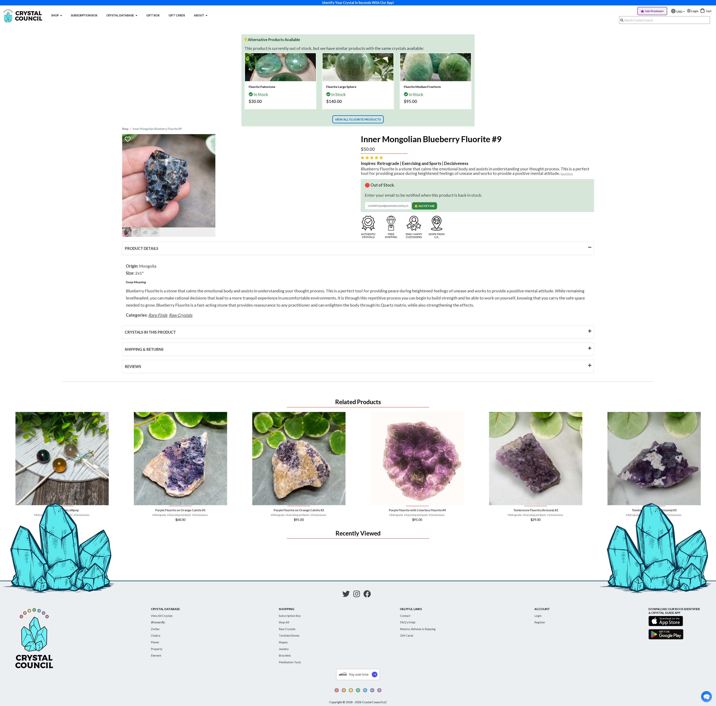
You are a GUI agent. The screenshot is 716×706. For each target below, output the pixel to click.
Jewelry (284, 649)
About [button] (199, 15)
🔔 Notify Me (424, 206)
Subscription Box (84, 15)
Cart (708, 11)
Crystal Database (120, 15)
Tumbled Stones (289, 635)
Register (539, 622)
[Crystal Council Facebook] (368, 595)
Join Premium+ (654, 11)
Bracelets (285, 655)
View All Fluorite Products (358, 119)
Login (537, 615)
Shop (55, 15)
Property (156, 649)
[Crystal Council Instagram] (358, 595)
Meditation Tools (290, 662)
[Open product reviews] (372, 157)
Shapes (283, 642)
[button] (706, 696)
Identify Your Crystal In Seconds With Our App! (358, 3)
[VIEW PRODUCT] (62, 458)
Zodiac (155, 629)
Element (156, 655)
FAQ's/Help (407, 622)
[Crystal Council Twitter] (347, 595)
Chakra (155, 635)
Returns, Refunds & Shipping (418, 629)
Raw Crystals (287, 629)
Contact (405, 615)
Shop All (284, 622)
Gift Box (153, 15)
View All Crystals (162, 615)
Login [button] (694, 11)
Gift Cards (177, 15)
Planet (155, 642)
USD (679, 11)
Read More (567, 173)
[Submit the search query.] (622, 20)
